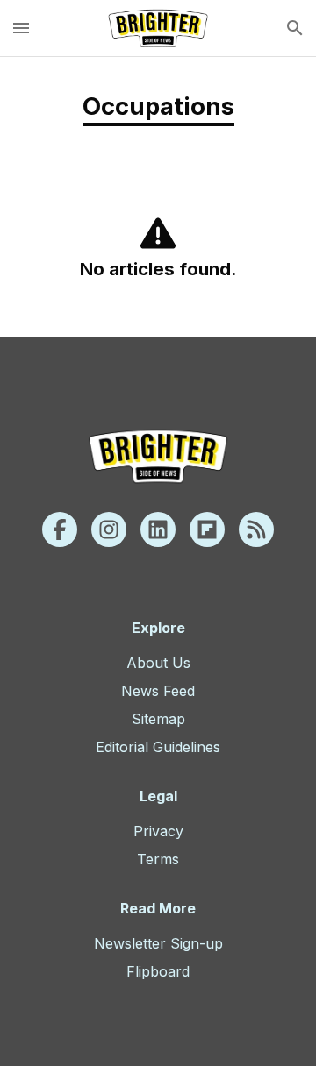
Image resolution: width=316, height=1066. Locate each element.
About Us (158, 663)
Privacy (158, 831)
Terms (158, 859)
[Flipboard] (207, 529)
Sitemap (158, 719)
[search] (294, 28)
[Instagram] (108, 529)
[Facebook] (59, 529)
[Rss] (256, 529)
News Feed (158, 691)
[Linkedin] (158, 529)
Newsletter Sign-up (158, 943)
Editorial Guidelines (158, 747)
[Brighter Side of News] (158, 28)
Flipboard (158, 971)
